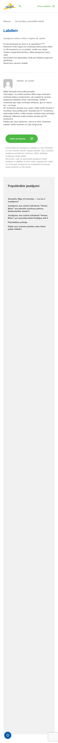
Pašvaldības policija (17, 222)
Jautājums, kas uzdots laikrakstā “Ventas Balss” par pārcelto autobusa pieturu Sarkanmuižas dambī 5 (27, 208)
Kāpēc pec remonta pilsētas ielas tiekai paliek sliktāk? (26, 227)
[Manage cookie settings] (7, 735)
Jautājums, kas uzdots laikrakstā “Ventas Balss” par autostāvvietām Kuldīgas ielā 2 (28, 216)
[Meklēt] (20, 6)
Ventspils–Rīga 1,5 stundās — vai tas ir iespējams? (26, 200)
